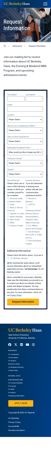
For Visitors (12, 361)
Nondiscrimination (16, 430)
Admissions (17, 46)
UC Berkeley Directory (16, 367)
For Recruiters (13, 357)
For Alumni (12, 392)
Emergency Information (16, 396)
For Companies (13, 354)
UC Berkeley (13, 418)
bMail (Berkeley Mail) (15, 380)
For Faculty (12, 386)
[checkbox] (16, 212)
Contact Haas (13, 370)
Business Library (14, 364)
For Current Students (15, 383)
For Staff (11, 389)
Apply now (20, 403)
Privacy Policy (16, 295)
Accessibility (13, 426)
